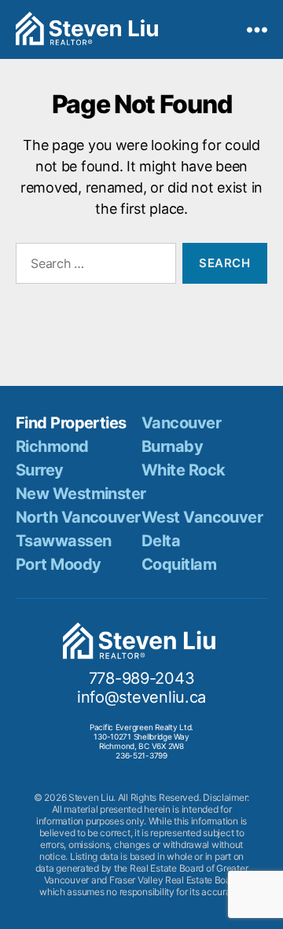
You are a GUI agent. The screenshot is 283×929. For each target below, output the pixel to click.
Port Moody (58, 564)
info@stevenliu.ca (141, 697)
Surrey (40, 470)
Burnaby (172, 446)
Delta (161, 540)
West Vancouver (202, 517)
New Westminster (81, 493)
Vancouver (181, 422)
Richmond (52, 446)
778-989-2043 (142, 678)
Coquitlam (179, 564)
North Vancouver (78, 517)
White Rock (183, 470)
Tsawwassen (63, 540)
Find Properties (71, 422)
